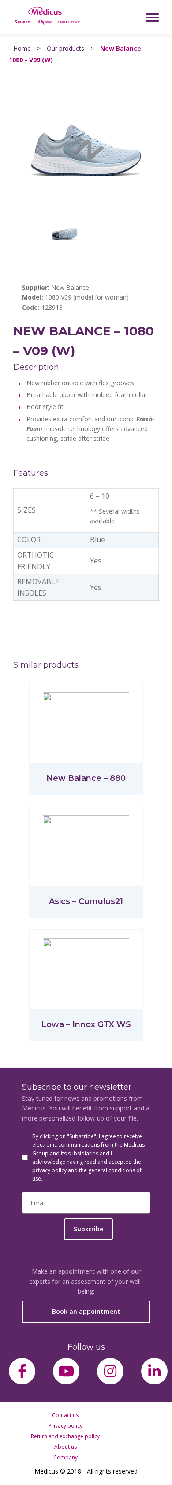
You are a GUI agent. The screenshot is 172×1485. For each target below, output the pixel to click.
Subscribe (88, 1229)
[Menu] (152, 17)
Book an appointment (86, 1311)
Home (22, 48)
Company (65, 1457)
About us (65, 1447)
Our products (65, 48)
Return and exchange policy (65, 1436)
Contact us (65, 1415)
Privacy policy (65, 1425)
